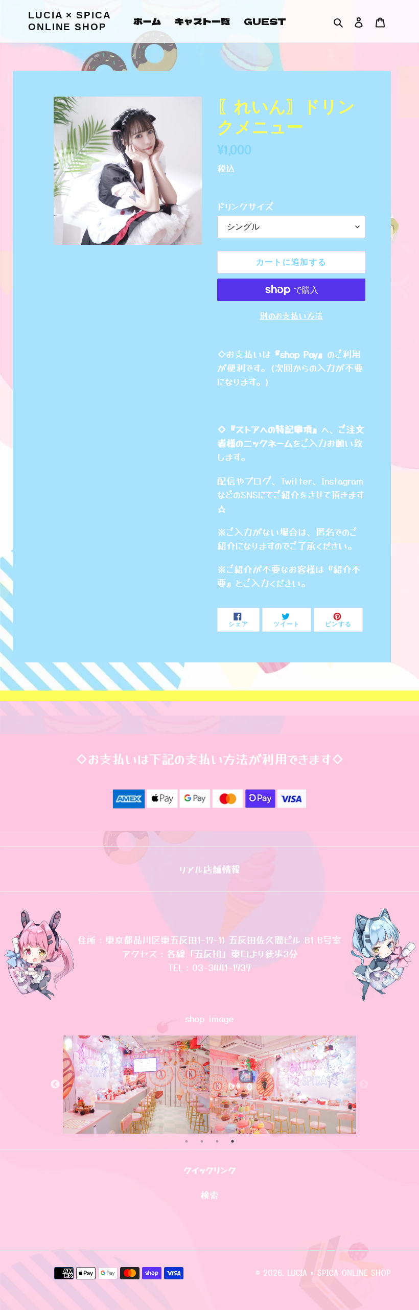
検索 (209, 1194)
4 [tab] (232, 1141)
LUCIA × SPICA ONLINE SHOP (69, 21)
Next (364, 1084)
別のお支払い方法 (291, 315)
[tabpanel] (136, 1084)
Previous (55, 1084)
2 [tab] (202, 1141)
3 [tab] (217, 1141)
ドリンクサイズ (245, 206)
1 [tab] (186, 1141)
